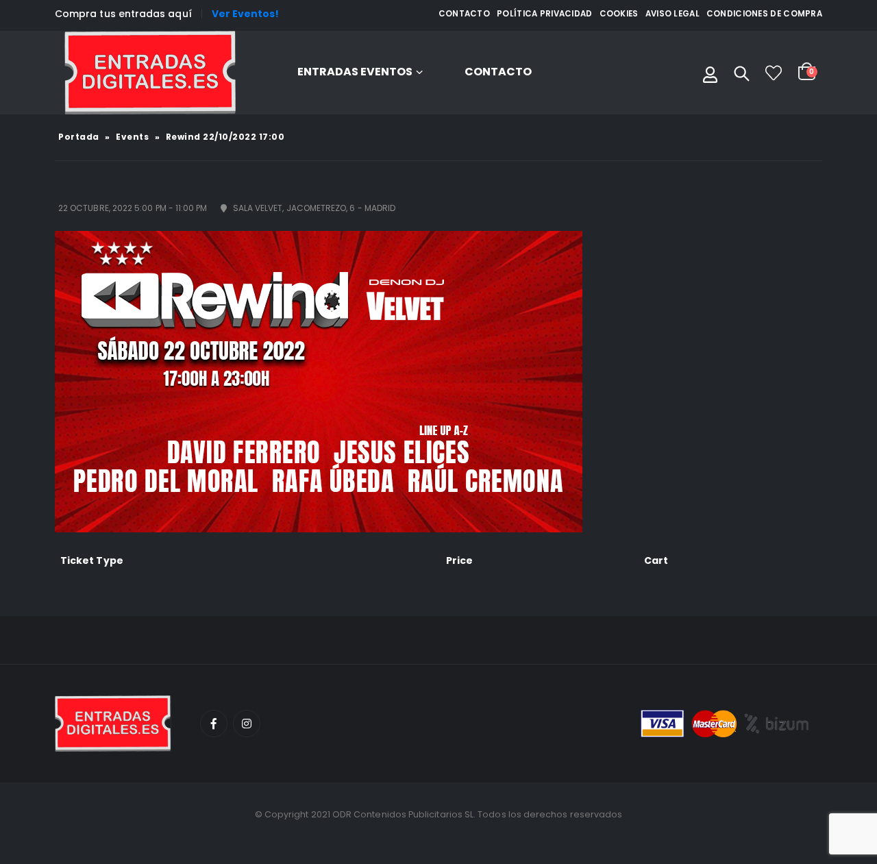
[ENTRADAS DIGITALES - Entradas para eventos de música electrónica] (150, 72)
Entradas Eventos (354, 71)
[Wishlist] (773, 72)
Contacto (464, 13)
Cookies (619, 13)
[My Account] (710, 73)
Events (132, 137)
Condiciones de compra (764, 13)
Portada (78, 137)
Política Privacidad (545, 13)
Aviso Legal (672, 13)
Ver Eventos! (246, 14)
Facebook (213, 723)
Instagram (246, 723)
